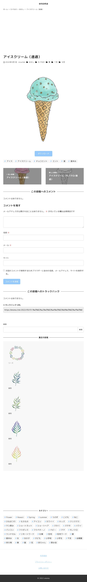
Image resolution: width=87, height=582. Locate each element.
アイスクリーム (24, 161)
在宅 (50, 534)
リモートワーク (27, 534)
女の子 (27, 538)
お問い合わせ (44, 568)
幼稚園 (79, 538)
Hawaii (20, 517)
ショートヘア (43, 525)
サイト (6, 258)
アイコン (37, 521)
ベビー (53, 530)
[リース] (16, 353)
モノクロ (74, 530)
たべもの (41, 62)
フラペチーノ (39, 530)
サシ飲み (10, 525)
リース (10, 363)
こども (66, 517)
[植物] (16, 378)
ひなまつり (11, 521)
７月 (56, 62)
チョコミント (41, 161)
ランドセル (11, 534)
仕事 (41, 534)
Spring (32, 517)
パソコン (10, 530)
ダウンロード (43, 153)
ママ (63, 530)
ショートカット (25, 525)
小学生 (59, 538)
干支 (69, 538)
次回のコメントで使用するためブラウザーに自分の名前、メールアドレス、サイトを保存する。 (45, 272)
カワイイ (50, 521)
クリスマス (75, 521)
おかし (31, 62)
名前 (6, 232)
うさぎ (55, 517)
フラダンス (23, 530)
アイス (9, 161)
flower (9, 517)
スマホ (68, 525)
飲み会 (54, 542)
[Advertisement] (43, 33)
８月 (63, 62)
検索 (5, 324)
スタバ (57, 525)
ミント (55, 161)
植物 (10, 388)
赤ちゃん (42, 542)
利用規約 (43, 556)
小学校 (49, 538)
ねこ (76, 517)
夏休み (73, 161)
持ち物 (9, 542)
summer (43, 517)
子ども (38, 538)
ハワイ (78, 525)
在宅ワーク (62, 534)
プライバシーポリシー (43, 562)
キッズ (62, 521)
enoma (43, 3)
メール (7, 245)
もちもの (24, 521)
